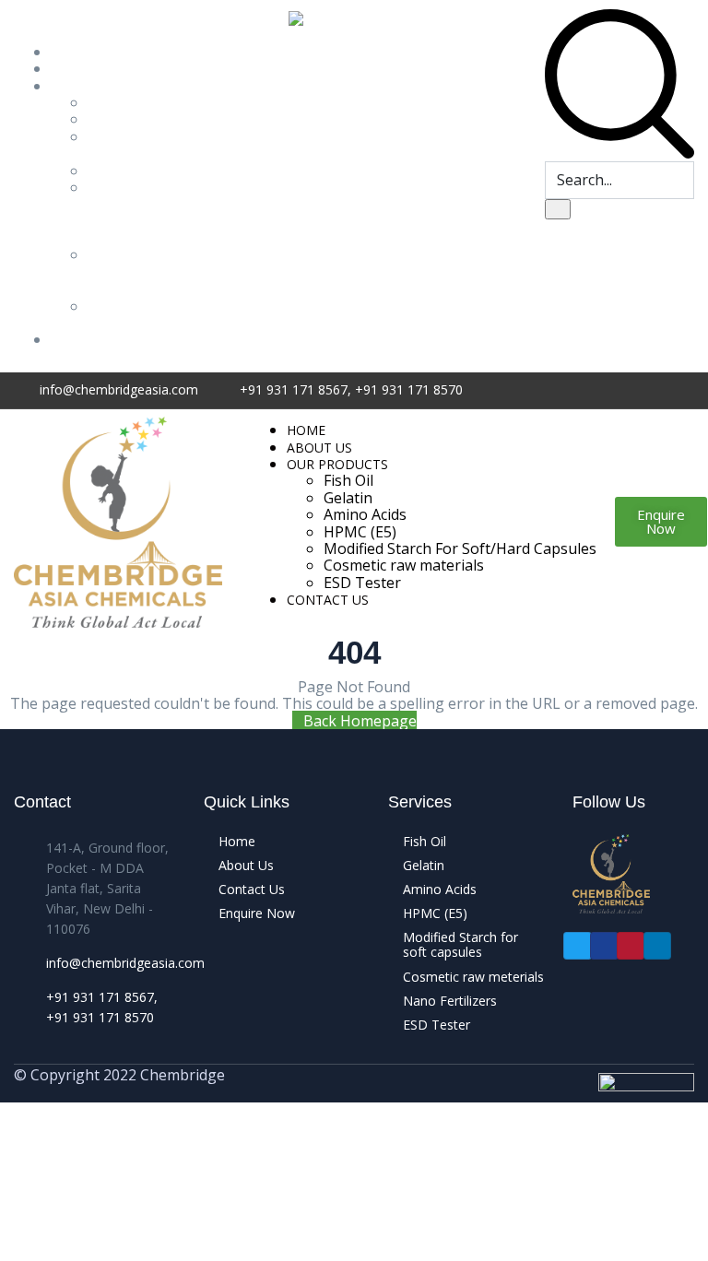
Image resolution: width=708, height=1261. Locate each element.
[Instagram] (631, 946)
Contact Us (88, 339)
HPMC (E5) (124, 170)
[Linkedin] (657, 946)
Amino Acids (110, 144)
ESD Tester (111, 314)
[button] (661, 522)
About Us (83, 68)
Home (71, 51)
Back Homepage (360, 721)
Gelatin (112, 119)
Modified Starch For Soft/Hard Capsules (123, 212)
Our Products (97, 86)
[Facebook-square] (604, 946)
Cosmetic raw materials (404, 565)
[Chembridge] (118, 521)
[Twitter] (577, 946)
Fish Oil (112, 102)
